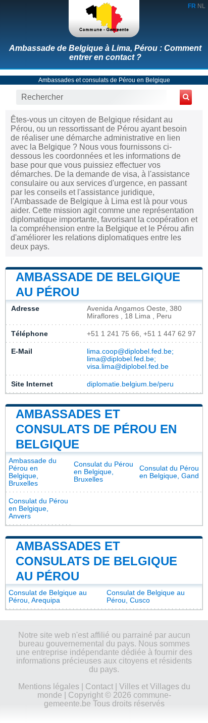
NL (201, 6)
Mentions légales (48, 686)
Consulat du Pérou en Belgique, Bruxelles (103, 472)
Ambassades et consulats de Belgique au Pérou (96, 561)
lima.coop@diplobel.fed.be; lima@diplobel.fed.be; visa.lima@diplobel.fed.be (130, 359)
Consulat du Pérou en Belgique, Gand (169, 472)
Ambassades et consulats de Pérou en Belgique (104, 80)
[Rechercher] (186, 97)
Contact (99, 686)
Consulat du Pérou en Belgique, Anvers (38, 508)
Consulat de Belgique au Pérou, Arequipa (48, 596)
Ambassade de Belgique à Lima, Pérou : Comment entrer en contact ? (105, 52)
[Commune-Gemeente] (104, 18)
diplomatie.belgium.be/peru (130, 384)
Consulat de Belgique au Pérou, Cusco (146, 596)
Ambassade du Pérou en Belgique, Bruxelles (33, 472)
